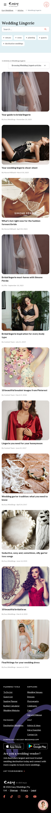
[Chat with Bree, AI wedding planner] (43, 805)
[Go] (45, 29)
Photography (33, 701)
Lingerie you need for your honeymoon (22, 443)
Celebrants (32, 706)
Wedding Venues (34, 692)
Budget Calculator (11, 706)
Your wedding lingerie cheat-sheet (20, 167)
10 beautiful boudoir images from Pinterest (24, 390)
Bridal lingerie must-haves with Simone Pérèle (22, 279)
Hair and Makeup (34, 715)
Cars (29, 710)
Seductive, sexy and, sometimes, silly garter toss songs (25, 554)
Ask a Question (34, 730)
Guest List (8, 696)
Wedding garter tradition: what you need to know (25, 498)
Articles (21, 10)
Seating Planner (10, 701)
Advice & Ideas (34, 725)
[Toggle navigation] (5, 5)
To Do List (7, 692)
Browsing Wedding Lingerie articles (26, 65)
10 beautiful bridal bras (14, 609)
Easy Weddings (7, 10)
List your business (13, 771)
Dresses (31, 696)
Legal (33, 790)
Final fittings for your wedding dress (21, 662)
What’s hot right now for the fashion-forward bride (21, 222)
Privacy (24, 790)
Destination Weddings (13, 725)
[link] (4, 796)
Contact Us (32, 734)
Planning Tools (11, 687)
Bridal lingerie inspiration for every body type (23, 335)
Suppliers (32, 687)
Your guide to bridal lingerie (16, 114)
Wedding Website (11, 710)
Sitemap (14, 790)
